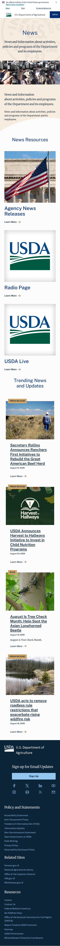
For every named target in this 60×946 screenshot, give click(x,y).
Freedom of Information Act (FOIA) (21, 823)
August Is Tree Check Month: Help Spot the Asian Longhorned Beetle (28, 623)
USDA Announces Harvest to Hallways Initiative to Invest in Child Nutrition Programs (27, 540)
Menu (55, 14)
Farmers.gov (10, 865)
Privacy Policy (11, 845)
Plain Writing (11, 840)
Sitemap (8, 929)
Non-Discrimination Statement (20, 832)
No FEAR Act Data (13, 912)
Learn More (10, 222)
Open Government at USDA (17, 836)
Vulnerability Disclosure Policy (19, 849)
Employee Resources (43, 8)
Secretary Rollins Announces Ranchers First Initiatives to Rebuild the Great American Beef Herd (28, 454)
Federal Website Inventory (17, 908)
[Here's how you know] (30, 3)
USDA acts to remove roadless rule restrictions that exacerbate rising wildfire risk (28, 709)
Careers (8, 900)
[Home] (9, 16)
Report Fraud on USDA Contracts (20, 924)
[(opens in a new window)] (14, 785)
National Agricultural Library (18, 869)
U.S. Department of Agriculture (30, 14)
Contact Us (9, 904)
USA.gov (8, 878)
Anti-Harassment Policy (16, 819)
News (8, 8)
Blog (23, 8)
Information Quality (14, 828)
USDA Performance (13, 933)
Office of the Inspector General (19, 874)
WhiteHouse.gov (12, 882)
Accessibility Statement (16, 815)
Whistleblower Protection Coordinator (23, 937)
